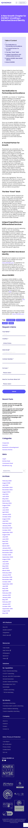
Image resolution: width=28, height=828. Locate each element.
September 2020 (7, 557)
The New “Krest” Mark (12, 52)
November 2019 (7, 579)
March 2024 (6, 501)
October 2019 (6, 582)
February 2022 (6, 523)
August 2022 (6, 519)
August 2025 (6, 483)
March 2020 (6, 570)
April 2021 (5, 543)
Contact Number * (8, 359)
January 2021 (6, 548)
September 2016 (7, 609)
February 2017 (6, 602)
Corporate (5, 443)
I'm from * (5, 368)
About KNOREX (10, 62)
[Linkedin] (3, 760)
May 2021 (5, 541)
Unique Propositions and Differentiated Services (13, 55)
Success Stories (7, 449)
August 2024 (6, 492)
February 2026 (6, 481)
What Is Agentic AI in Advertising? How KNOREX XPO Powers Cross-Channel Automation (13, 410)
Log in (4, 459)
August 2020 (6, 559)
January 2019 (6, 595)
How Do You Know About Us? (11, 379)
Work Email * (6, 350)
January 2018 (6, 597)
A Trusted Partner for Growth (12, 49)
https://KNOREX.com (8, 263)
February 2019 (6, 593)
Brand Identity (11, 320)
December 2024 (7, 487)
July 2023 (5, 508)
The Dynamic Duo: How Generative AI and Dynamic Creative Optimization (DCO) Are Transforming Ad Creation (13, 430)
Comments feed (7, 463)
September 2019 (7, 584)
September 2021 (7, 532)
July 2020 (5, 561)
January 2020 (6, 575)
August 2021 (6, 534)
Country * (5, 338)
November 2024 (7, 490)
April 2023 (5, 512)
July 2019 (5, 586)
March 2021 (5, 546)
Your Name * (6, 332)
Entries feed (6, 461)
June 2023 (5, 510)
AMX (10, 291)
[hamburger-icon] (16, 3)
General (4, 445)
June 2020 (5, 564)
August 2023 (6, 505)
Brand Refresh (20, 320)
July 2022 (5, 521)
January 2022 (6, 525)
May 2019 (5, 588)
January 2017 (6, 604)
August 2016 (6, 611)
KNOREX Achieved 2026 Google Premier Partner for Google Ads (12, 404)
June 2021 (5, 539)
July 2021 (5, 537)
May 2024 (5, 499)
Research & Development (10, 447)
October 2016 (6, 606)
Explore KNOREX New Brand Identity (14, 59)
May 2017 (5, 599)
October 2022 (6, 517)
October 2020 (6, 555)
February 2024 (7, 503)
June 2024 (5, 496)
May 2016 (5, 613)
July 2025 (5, 485)
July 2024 (5, 494)
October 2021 (6, 530)
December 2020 (7, 550)
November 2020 (7, 552)
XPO (23, 299)
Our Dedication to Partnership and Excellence (14, 45)
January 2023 (6, 514)
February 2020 (7, 573)
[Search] (24, 470)
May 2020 (5, 566)
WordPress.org (7, 465)
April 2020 (5, 568)
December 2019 (7, 577)
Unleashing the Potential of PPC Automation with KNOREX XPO (12, 423)
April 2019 (5, 591)
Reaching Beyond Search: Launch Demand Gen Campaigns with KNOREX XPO (12, 417)
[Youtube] (5, 760)
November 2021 (7, 528)
